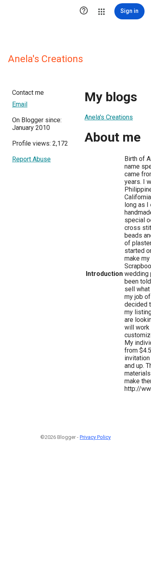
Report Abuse (31, 159)
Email (19, 104)
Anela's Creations (109, 117)
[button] (83, 11)
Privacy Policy (95, 437)
